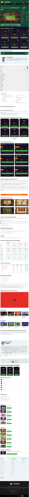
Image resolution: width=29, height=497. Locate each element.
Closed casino (2, 462)
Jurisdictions (12, 469)
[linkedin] (5, 343)
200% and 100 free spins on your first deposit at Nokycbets (13, 451)
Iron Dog (1, 327)
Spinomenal (16, 327)
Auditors (12, 472)
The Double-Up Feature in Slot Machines (5, 398)
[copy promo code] (15, 36)
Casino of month (13, 460)
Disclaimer (23, 461)
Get (7, 173)
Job (22, 463)
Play (4, 37)
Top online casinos (3, 468)
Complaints (12, 466)
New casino (2, 460)
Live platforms (13, 474)
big (1, 158)
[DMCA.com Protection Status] (14, 491)
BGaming (7, 406)
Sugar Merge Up (8, 413)
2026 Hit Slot (8, 440)
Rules (1, 469)
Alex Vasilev (6, 355)
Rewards (2, 471)
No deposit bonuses (3, 470)
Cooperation (23, 460)
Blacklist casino (2, 461)
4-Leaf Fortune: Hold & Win (9, 444)
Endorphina (8, 433)
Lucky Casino (14, 242)
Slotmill (8, 327)
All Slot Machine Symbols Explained (5, 399)
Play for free (9, 415)
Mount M (2, 270)
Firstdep (16, 158)
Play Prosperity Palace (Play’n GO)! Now (14, 194)
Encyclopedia (2, 474)
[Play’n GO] (27, 67)
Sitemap (12, 473)
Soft (11, 468)
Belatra (23, 327)
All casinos (14, 138)
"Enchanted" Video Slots (3, 397)
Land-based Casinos (13, 467)
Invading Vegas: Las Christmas (4, 266)
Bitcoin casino (13, 462)
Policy (23, 462)
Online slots (2, 465)
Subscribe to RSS (14, 493)
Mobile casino (13, 463)
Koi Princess (25, 242)
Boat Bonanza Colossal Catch (4, 267)
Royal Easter (8, 409)
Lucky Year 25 (20, 242)
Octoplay (7, 445)
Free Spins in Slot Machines (4, 400)
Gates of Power (8, 417)
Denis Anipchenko (4, 62)
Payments (12, 461)
